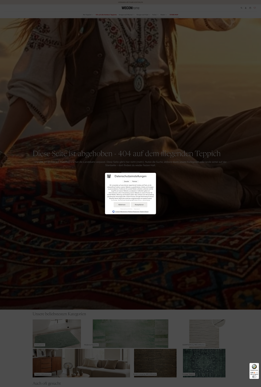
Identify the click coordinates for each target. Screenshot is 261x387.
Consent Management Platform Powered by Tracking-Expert (132, 211)
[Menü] (258, 364)
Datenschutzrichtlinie (126, 209)
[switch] (254, 376)
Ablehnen (121, 205)
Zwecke (126, 181)
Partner (134, 181)
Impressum (137, 209)
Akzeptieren (139, 205)
